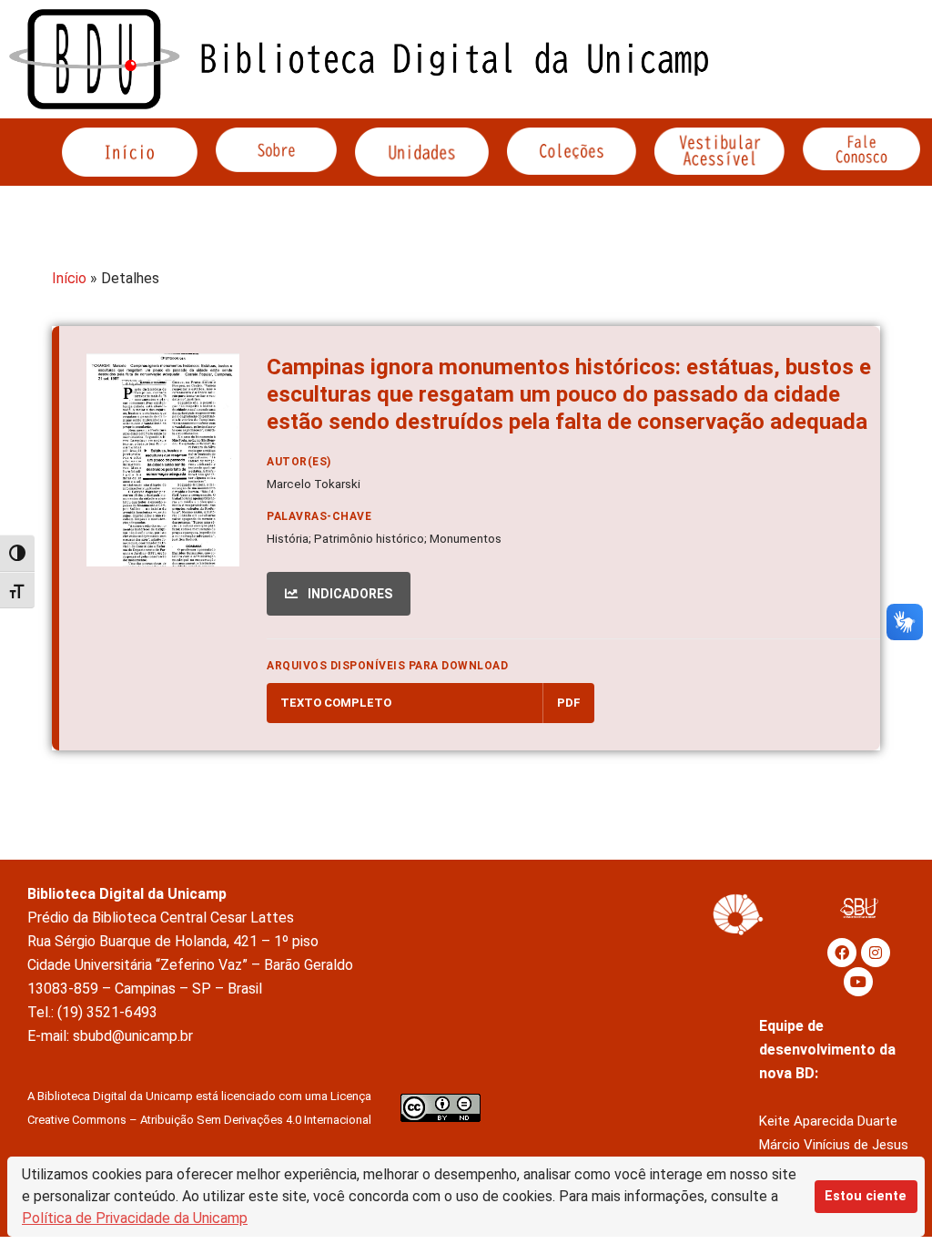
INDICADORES (348, 593)
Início (69, 278)
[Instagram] (875, 952)
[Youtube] (858, 981)
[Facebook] (841, 952)
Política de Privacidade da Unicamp (135, 1218)
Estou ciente (866, 1196)
